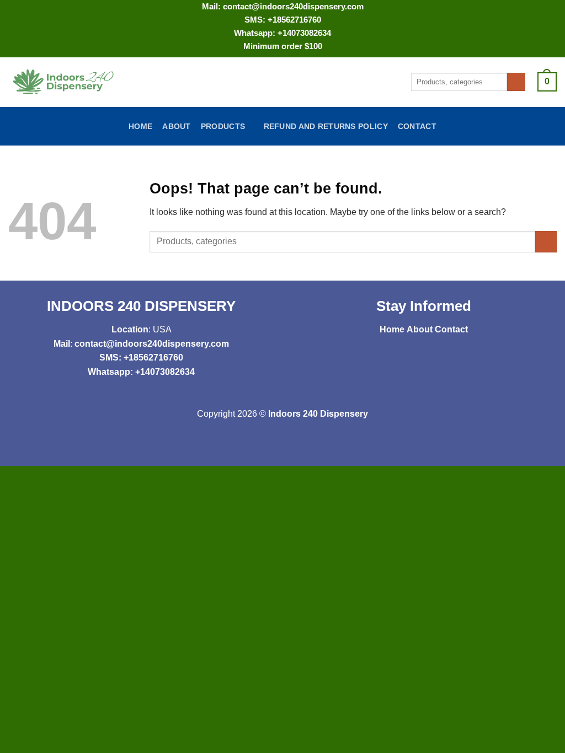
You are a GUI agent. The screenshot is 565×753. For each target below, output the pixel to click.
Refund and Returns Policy (326, 126)
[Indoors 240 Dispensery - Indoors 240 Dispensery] (64, 81)
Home (140, 126)
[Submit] (516, 82)
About (176, 126)
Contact (417, 126)
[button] (547, 82)
